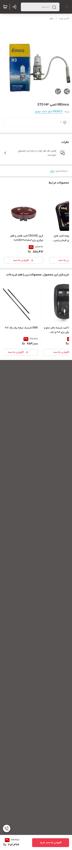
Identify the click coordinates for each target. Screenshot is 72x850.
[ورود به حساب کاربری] (15, 7)
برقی (51, 18)
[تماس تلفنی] (6, 828)
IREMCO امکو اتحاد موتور (49, 111)
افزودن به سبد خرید (50, 842)
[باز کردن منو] (66, 7)
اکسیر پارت (64, 18)
